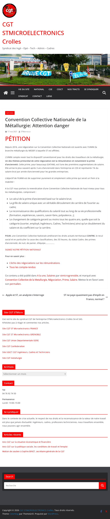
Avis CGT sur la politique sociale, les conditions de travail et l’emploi (34, 446)
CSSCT (60, 89)
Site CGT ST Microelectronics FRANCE (20, 328)
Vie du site (23, 89)
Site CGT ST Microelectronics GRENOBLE (21, 334)
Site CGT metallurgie (12, 358)
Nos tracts (73, 89)
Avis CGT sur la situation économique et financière (26, 442)
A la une (41, 275)
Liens (49, 96)
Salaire (73, 279)
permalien (15, 283)
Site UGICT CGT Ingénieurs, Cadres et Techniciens (26, 352)
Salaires (51, 275)
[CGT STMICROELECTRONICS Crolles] (55, 55)
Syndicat (23, 96)
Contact (37, 96)
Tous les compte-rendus (22, 267)
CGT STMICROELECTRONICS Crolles (33, 32)
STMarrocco (26, 131)
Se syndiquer (91, 89)
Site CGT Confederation (13, 346)
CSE (50, 89)
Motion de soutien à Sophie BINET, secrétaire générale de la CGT (33, 451)
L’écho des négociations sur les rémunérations (34, 263)
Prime (65, 279)
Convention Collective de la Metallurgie (26, 279)
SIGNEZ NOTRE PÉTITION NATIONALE (23, 249)
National (39, 89)
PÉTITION (17, 139)
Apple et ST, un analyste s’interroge (25, 295)
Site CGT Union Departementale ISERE (20, 340)
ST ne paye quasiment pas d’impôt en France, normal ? (84, 297)
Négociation (54, 279)
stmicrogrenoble (69, 275)
